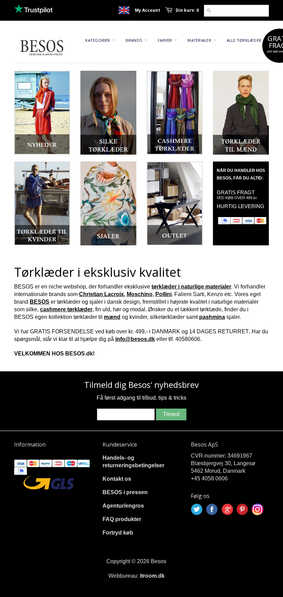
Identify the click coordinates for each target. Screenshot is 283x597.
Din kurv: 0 (187, 10)
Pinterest (242, 509)
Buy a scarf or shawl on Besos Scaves (124, 10)
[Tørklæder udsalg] (175, 203)
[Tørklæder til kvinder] (42, 203)
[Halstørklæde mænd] (241, 113)
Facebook (212, 509)
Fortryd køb (118, 533)
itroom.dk (152, 576)
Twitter (197, 509)
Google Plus (227, 509)
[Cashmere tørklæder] (175, 113)
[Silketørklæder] (108, 113)
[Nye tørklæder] (42, 113)
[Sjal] (108, 203)
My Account (147, 10)
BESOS (39, 302)
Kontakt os (117, 479)
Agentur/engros (123, 506)
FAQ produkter (122, 519)
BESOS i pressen (125, 492)
